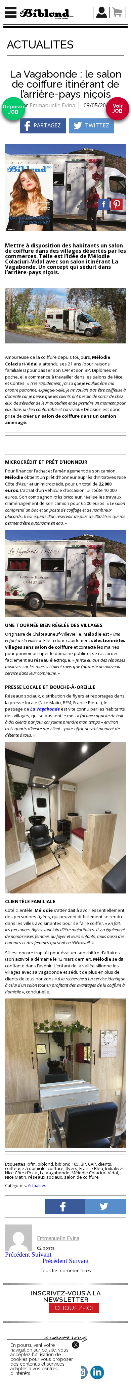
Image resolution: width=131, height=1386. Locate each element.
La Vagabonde (55, 1173)
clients (104, 1164)
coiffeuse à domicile (25, 1168)
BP (83, 1164)
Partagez (47, 125)
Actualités (37, 1185)
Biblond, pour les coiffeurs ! (46, 14)
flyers (71, 1168)
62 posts (45, 1248)
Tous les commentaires (65, 1270)
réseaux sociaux (45, 1177)
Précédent (17, 1254)
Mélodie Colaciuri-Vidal (95, 1173)
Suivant (41, 1254)
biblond (45, 1164)
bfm (32, 1164)
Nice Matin (15, 1177)
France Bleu (91, 1168)
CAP (92, 1164)
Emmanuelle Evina (52, 105)
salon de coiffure (81, 1177)
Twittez (97, 125)
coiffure (55, 1168)
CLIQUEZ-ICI (74, 1307)
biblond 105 (67, 1164)
